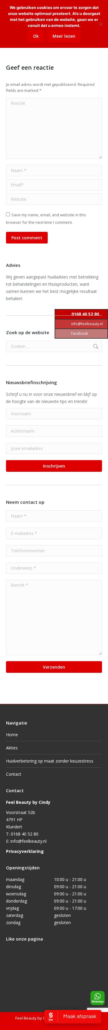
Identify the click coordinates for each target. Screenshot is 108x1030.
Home (12, 734)
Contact (13, 774)
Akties (12, 748)
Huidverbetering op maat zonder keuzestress (49, 761)
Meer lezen (63, 36)
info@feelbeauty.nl (28, 841)
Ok (36, 36)
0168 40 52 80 (24, 834)
